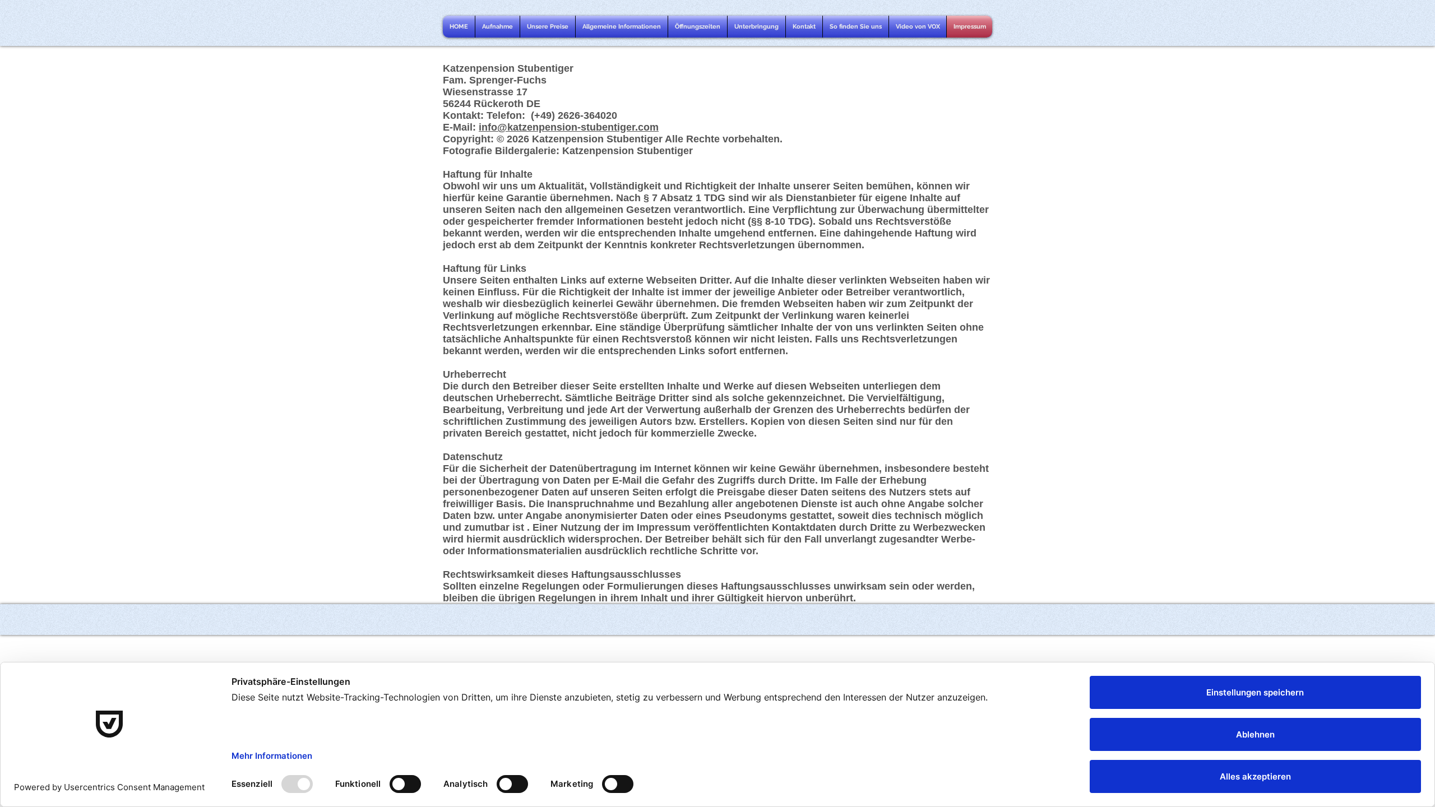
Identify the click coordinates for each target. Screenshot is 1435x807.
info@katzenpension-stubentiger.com (569, 127)
